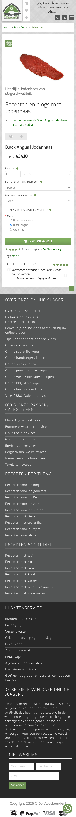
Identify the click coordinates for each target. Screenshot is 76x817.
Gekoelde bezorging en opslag (28, 638)
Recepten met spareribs (23, 523)
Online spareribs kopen (23, 352)
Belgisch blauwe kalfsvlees (25, 452)
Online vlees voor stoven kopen (29, 377)
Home (7, 27)
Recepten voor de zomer (24, 504)
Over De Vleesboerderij (23, 311)
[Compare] (26, 17)
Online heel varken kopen (24, 389)
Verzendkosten (16, 632)
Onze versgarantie (19, 345)
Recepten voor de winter (24, 510)
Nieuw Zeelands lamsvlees (25, 458)
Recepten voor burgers (22, 529)
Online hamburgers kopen (25, 358)
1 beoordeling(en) (30, 249)
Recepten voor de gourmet (25, 491)
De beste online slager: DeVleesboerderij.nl (22, 319)
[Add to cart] (10, 136)
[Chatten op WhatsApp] (67, 808)
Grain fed (18, 229)
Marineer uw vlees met (19, 195)
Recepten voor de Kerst (23, 497)
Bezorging (13, 625)
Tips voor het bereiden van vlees (30, 339)
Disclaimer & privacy (21, 669)
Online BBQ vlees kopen (23, 383)
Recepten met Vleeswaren (25, 593)
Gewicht (10, 168)
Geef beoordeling (52, 249)
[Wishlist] (26, 10)
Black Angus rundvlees (22, 420)
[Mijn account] (64, 17)
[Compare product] (21, 136)
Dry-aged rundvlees (20, 433)
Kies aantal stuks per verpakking (29, 210)
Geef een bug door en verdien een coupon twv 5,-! (37, 678)
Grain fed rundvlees (20, 439)
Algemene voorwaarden (23, 663)
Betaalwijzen (14, 657)
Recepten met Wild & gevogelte (29, 587)
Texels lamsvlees (18, 465)
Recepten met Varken (21, 581)
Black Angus (21, 27)
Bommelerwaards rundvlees (26, 427)
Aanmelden (17, 785)
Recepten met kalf (19, 556)
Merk (10, 216)
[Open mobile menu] (71, 17)
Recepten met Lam (19, 568)
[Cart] (26, 3)
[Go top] (71, 288)
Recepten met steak (20, 516)
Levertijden (13, 644)
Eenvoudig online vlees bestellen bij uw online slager (35, 330)
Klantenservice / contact (24, 619)
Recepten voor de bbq (22, 485)
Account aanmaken (19, 650)
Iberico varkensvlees (21, 446)
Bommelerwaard (23, 220)
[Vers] (8, 43)
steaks (15, 256)
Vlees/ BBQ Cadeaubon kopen (28, 396)
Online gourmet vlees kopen (27, 370)
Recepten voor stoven (22, 535)
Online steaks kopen (20, 364)
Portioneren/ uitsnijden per (21, 182)
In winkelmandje (40, 241)
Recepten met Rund (20, 574)
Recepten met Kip (18, 562)
